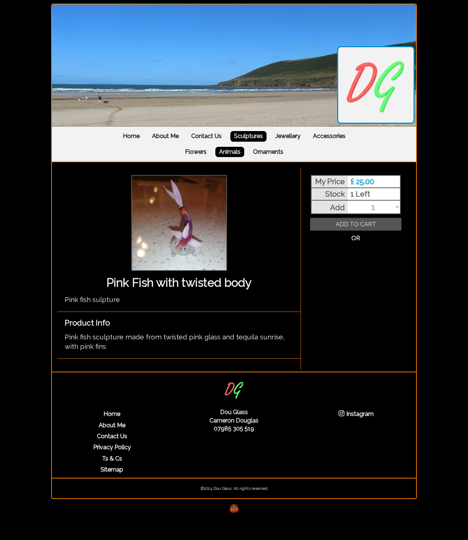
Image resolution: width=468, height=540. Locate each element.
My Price (330, 181)
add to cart (356, 224)
